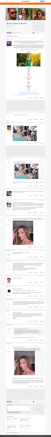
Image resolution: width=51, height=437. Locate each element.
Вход (42, 1)
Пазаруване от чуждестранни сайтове (26, 421)
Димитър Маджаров (18, 204)
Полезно (36, 97)
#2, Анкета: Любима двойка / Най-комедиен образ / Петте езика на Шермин (28, 93)
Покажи (28, 75)
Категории (9, 432)
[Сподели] (19, 32)
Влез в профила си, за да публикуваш (13, 412)
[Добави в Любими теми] (17, 32)
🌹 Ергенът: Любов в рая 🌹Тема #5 (12, 419)
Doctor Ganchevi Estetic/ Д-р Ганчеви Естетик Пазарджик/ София (11, 427)
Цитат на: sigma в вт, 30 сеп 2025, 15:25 (19, 161)
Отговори (9, 32)
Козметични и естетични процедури (12, 429)
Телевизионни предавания (13, 421)
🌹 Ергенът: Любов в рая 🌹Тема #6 (25, 426)
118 (38, 32)
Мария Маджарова (32, 205)
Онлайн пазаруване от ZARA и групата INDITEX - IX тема (24, 419)
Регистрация (37, 1)
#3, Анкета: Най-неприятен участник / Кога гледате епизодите (28, 92)
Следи (14, 32)
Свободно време (13, 432)
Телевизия (17, 432)
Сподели (30, 97)
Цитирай (42, 97)
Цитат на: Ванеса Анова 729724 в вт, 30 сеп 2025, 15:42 (21, 328)
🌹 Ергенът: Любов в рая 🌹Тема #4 (17, 23)
